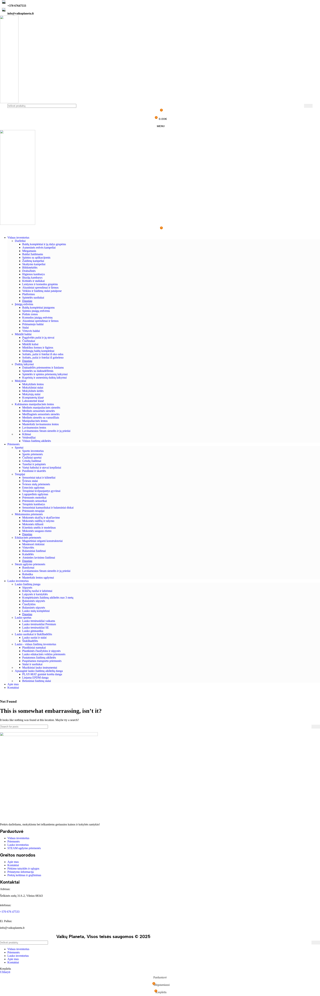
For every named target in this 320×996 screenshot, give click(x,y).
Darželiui (20, 240)
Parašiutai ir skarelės (34, 470)
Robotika (27, 574)
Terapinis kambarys (33, 504)
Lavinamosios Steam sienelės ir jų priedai (46, 430)
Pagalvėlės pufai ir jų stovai (38, 337)
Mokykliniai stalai (32, 387)
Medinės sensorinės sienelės (38, 410)
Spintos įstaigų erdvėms (36, 310)
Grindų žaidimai (31, 460)
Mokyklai (20, 380)
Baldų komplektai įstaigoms (38, 307)
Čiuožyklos (29, 604)
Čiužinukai (28, 340)
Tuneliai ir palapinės (34, 464)
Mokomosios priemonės (29, 514)
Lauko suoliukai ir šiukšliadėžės (33, 634)
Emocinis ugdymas (33, 487)
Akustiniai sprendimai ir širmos (40, 287)
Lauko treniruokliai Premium (39, 624)
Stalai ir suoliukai (32, 664)
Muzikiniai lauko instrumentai (39, 667)
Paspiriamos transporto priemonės (41, 660)
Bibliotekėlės (29, 267)
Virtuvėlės (28, 547)
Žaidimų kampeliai (33, 260)
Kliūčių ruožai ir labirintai (37, 590)
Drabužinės (29, 270)
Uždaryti (5, 972)
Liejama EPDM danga (35, 677)
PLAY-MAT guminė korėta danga (42, 674)
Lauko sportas (23, 617)
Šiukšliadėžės (30, 640)
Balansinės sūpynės (33, 600)
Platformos (28, 294)
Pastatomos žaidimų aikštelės (39, 657)
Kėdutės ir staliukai (33, 280)
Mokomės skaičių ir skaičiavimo (41, 517)
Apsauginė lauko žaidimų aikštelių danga (39, 670)
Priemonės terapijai (33, 510)
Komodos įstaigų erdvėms (37, 317)
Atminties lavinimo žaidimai (38, 557)
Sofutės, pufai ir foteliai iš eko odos (42, 354)
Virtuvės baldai (31, 330)
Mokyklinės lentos (33, 384)
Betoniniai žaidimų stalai (36, 680)
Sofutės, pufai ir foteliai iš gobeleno (43, 357)
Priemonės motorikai (34, 497)
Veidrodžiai (29, 437)
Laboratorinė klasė (33, 400)
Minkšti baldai (23, 334)
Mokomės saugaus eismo (36, 530)
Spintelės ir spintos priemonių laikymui (45, 374)
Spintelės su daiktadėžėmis (37, 370)
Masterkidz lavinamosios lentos (40, 424)
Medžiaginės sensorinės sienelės (41, 414)
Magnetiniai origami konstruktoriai (42, 540)
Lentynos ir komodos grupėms (40, 284)
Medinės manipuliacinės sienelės (41, 407)
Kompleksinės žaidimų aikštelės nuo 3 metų (47, 597)
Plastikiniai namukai (34, 647)
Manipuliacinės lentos (35, 420)
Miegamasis (29, 250)
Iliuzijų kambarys (32, 277)
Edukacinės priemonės (28, 537)
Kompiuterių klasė (33, 397)
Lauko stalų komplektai (36, 610)
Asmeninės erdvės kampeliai (39, 247)
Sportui (19, 447)
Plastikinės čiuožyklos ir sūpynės (41, 650)
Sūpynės (27, 587)
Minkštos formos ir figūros (37, 347)
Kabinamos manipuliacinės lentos (34, 404)
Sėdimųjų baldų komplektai (38, 350)
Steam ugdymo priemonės (30, 564)
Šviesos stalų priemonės (36, 484)
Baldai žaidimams (32, 254)
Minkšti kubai (30, 344)
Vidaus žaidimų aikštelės (36, 440)
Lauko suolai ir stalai (34, 637)
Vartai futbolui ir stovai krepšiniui (41, 467)
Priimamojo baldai (33, 324)
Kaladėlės (28, 554)
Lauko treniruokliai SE (35, 627)
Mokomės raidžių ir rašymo (38, 520)
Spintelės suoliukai (33, 297)
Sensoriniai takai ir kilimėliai (38, 477)
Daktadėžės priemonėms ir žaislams (43, 367)
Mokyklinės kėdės (33, 390)
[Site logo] (9, 102)
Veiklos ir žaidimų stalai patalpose (42, 290)
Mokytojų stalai (31, 394)
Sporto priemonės (32, 454)
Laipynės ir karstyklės (35, 594)
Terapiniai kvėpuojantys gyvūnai (41, 490)
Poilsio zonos (30, 314)
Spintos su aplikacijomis (36, 257)
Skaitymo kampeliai (33, 264)
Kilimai (26, 434)
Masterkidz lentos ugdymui (38, 577)
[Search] (308, 106)
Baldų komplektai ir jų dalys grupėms (44, 244)
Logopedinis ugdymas (35, 494)
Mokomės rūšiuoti (32, 524)
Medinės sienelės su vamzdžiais (40, 417)
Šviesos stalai (30, 480)
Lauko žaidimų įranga (27, 584)
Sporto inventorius (33, 450)
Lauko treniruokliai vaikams (38, 620)
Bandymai (28, 567)
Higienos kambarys (33, 274)
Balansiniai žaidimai (34, 550)
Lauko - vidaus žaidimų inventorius (35, 644)
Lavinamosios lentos (34, 427)
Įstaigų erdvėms (24, 304)
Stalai (25, 327)
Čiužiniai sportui (31, 457)
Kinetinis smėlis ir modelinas (39, 527)
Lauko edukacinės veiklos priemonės (43, 654)
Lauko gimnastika (32, 630)
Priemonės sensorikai (34, 500)
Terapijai (20, 474)
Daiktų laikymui (24, 364)
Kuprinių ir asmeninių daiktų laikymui (44, 377)
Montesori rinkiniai (33, 544)
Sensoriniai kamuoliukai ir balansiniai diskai (48, 507)
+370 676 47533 (9, 911)
